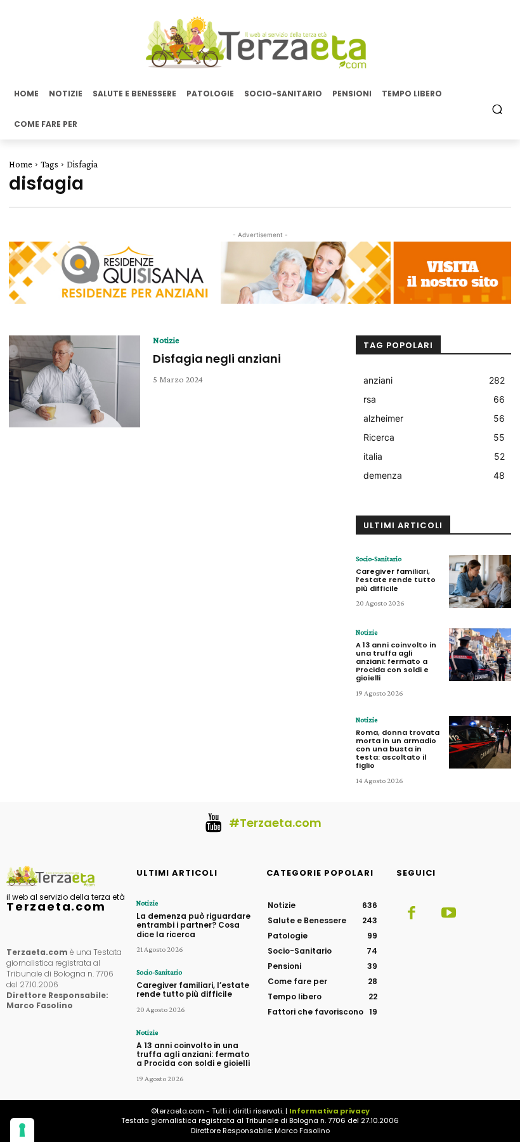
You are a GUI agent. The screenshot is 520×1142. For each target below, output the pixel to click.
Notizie (166, 339)
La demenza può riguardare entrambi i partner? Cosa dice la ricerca (193, 925)
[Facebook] (411, 914)
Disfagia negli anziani (217, 359)
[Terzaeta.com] (260, 42)
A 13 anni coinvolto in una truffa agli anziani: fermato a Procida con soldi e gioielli (396, 662)
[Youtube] (448, 914)
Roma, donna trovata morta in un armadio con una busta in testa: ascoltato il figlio (397, 749)
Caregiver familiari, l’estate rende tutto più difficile (396, 579)
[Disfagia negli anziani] (74, 381)
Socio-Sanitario (378, 558)
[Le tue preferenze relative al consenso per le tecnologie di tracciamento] (22, 1130)
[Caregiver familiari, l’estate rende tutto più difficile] (480, 581)
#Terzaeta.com (275, 823)
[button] (497, 108)
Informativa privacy (329, 1111)
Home (20, 164)
